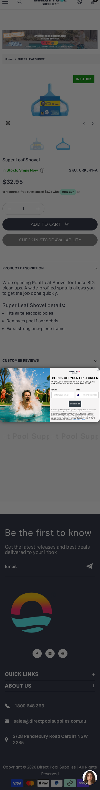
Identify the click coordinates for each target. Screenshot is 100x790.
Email (54, 390)
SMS (78, 390)
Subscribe (75, 404)
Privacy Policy (76, 420)
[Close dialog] (97, 370)
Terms (83, 420)
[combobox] (79, 395)
